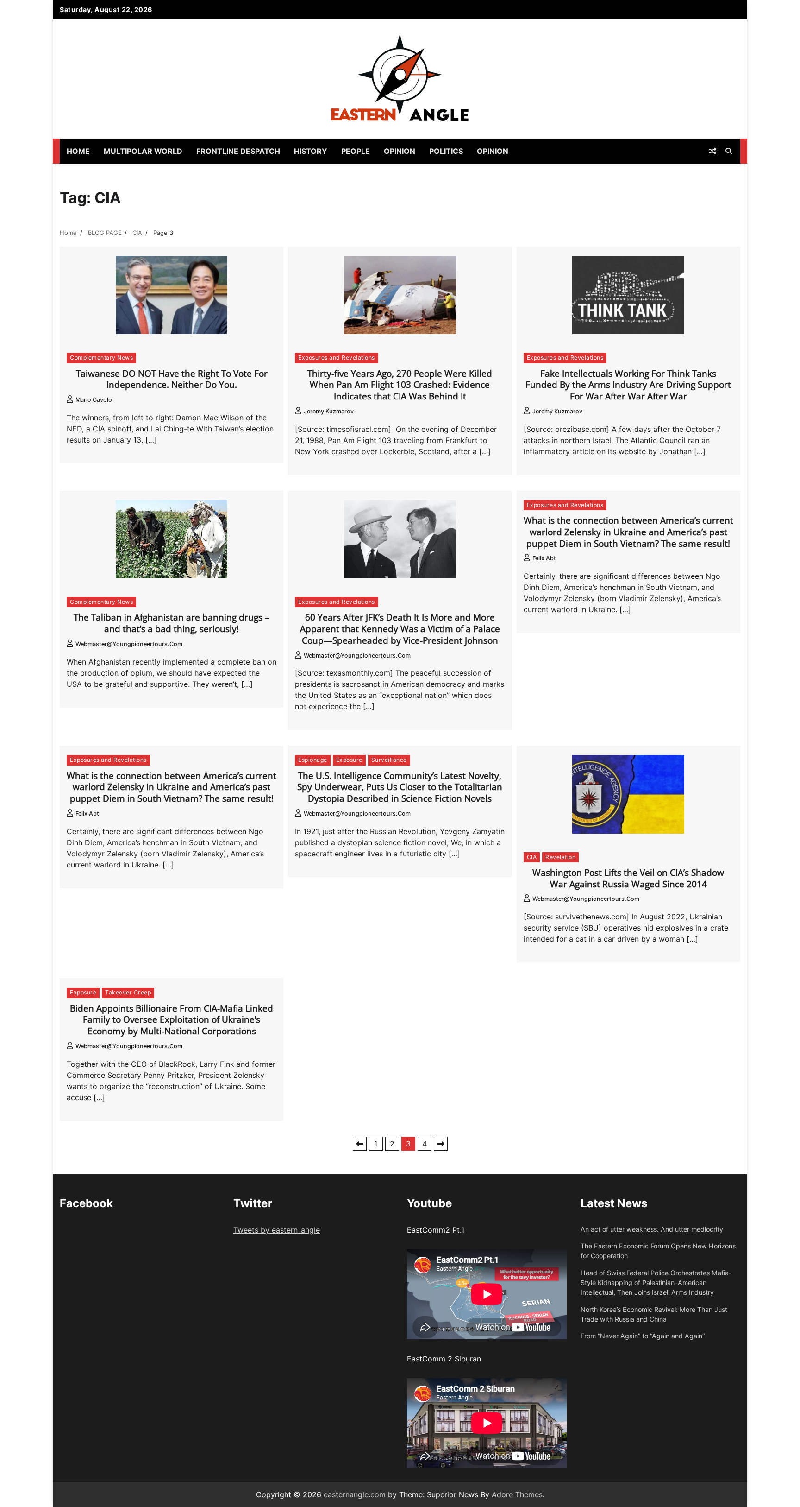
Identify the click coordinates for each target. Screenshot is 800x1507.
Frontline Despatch (238, 151)
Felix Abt (544, 558)
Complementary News (101, 357)
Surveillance (389, 759)
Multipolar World (143, 151)
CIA (532, 857)
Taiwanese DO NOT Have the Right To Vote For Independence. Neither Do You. (172, 379)
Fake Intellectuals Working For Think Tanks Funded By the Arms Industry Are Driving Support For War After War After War (628, 385)
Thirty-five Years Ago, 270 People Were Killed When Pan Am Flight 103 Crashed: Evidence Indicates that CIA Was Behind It (399, 385)
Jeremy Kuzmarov (329, 411)
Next (441, 1144)
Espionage (312, 759)
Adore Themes (517, 1494)
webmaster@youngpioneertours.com (128, 643)
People (355, 151)
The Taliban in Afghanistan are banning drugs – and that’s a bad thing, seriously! (171, 623)
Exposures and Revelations (336, 357)
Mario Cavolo (93, 399)
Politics (446, 151)
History (310, 151)
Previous (360, 1144)
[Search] (729, 151)
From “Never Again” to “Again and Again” (643, 1336)
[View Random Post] (712, 151)
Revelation (560, 857)
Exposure (349, 759)
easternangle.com (355, 1494)
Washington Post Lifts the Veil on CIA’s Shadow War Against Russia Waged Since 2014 (628, 878)
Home (78, 151)
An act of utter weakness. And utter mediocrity (652, 1229)
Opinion (399, 151)
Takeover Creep (128, 992)
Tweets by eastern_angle (276, 1230)
